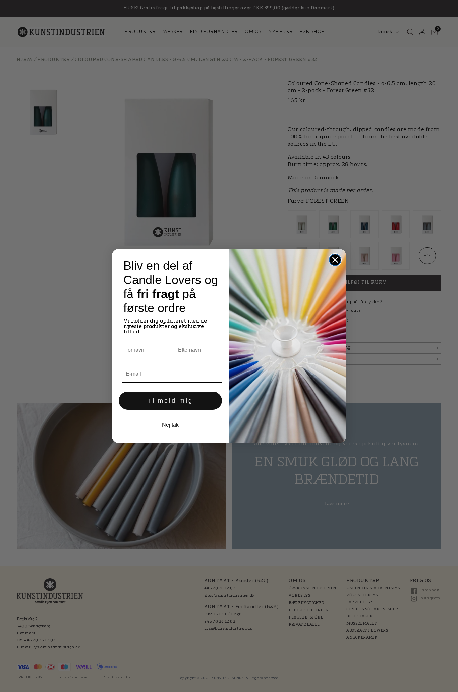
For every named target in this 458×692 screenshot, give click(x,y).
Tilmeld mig (170, 400)
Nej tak (170, 425)
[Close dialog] (335, 260)
